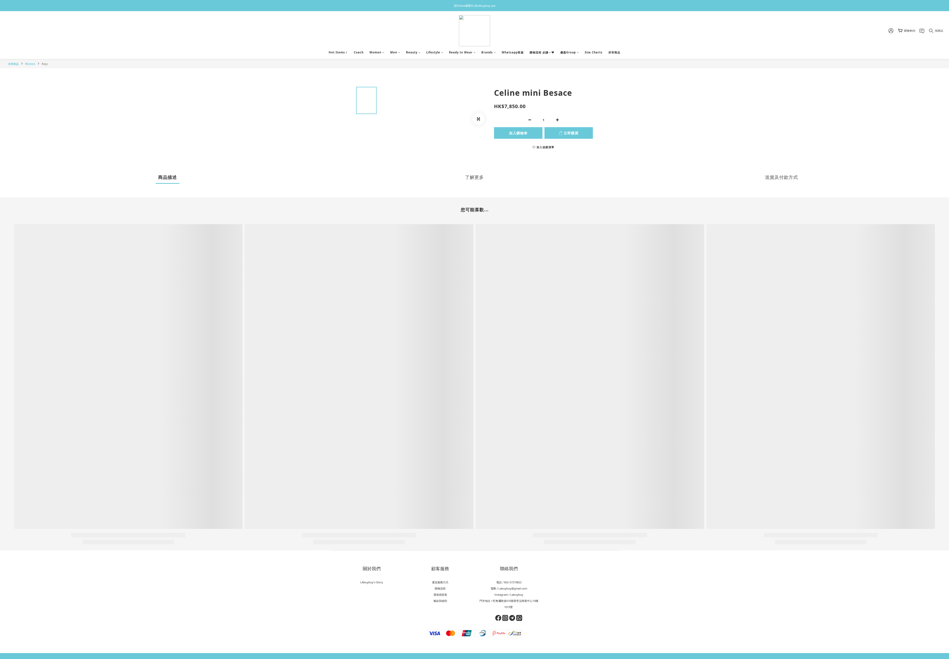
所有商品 (614, 52)
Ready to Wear (461, 52)
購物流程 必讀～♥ (542, 52)
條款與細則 (440, 601)
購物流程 (440, 588)
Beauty (411, 52)
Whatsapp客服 (513, 52)
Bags (45, 64)
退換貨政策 (440, 594)
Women (375, 52)
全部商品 (13, 64)
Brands (487, 52)
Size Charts (594, 52)
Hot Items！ (338, 52)
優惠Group (568, 52)
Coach (359, 52)
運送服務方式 (440, 582)
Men (393, 52)
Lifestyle (433, 52)
